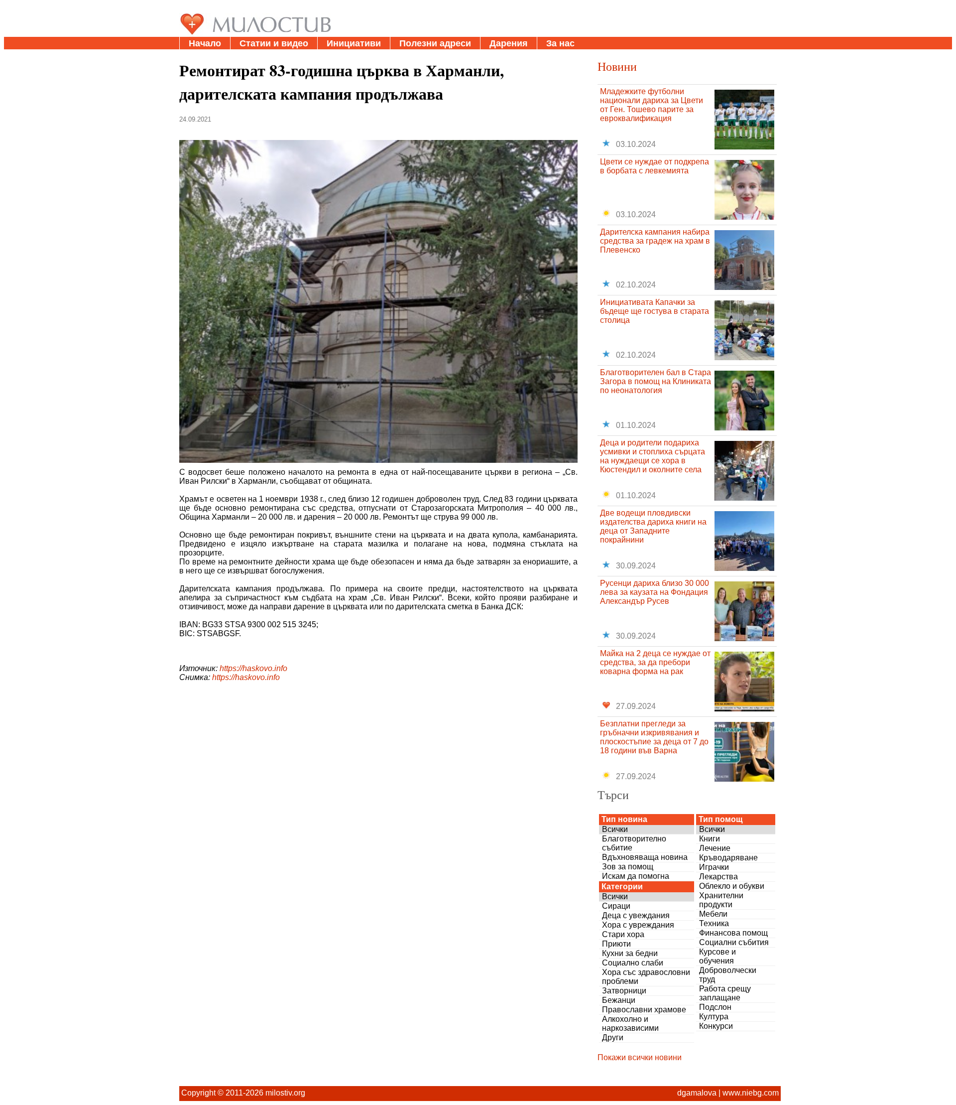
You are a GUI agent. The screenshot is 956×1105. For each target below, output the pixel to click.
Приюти (616, 944)
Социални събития (734, 942)
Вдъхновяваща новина (645, 857)
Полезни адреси (435, 43)
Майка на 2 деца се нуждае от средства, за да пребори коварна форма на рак (655, 662)
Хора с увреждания (638, 925)
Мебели (713, 914)
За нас (560, 43)
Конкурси (716, 1026)
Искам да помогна (635, 876)
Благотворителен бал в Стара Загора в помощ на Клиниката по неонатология (655, 381)
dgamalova (697, 1093)
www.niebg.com (750, 1093)
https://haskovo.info (253, 668)
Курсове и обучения (717, 956)
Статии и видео (273, 43)
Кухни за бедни (630, 953)
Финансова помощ (733, 933)
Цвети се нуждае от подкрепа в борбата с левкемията (654, 166)
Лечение (714, 848)
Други (612, 1037)
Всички (615, 829)
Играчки (714, 867)
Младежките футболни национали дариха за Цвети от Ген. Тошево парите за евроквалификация (651, 105)
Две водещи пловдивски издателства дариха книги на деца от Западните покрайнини (653, 526)
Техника (714, 923)
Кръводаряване (728, 857)
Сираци (616, 906)
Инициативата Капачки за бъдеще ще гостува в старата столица (654, 311)
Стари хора (623, 934)
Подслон (715, 1007)
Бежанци (618, 1000)
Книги (709, 838)
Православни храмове (644, 1009)
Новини (617, 66)
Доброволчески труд (727, 974)
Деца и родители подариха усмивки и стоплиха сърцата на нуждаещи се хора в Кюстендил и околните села (652, 456)
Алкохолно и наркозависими (630, 1023)
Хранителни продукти (721, 900)
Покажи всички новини (640, 1057)
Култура (713, 1016)
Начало (205, 43)
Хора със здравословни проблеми (646, 976)
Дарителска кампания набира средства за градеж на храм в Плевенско (655, 241)
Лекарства (718, 876)
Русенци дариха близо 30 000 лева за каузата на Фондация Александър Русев (654, 592)
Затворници (624, 990)
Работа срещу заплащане (725, 993)
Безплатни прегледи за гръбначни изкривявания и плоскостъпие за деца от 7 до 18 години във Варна (654, 737)
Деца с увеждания (636, 915)
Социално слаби (632, 963)
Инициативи (354, 43)
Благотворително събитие (634, 843)
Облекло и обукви (731, 886)
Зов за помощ (627, 866)
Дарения (508, 43)
